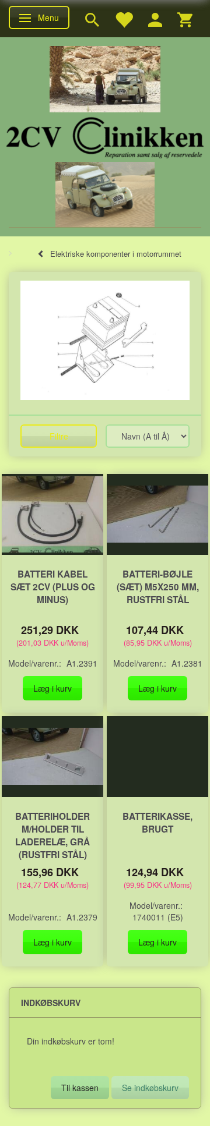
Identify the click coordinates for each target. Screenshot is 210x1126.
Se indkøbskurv (150, 1087)
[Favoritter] (124, 18)
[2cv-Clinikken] (105, 136)
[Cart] (185, 18)
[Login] (155, 18)
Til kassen (80, 1087)
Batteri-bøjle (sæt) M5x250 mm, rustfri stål (158, 587)
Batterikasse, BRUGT (157, 822)
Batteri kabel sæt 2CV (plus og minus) (52, 587)
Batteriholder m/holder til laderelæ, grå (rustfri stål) (52, 835)
